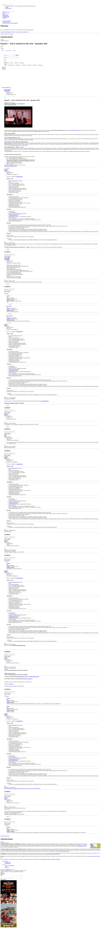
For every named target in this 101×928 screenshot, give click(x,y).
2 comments (6, 696)
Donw (8, 708)
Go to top (7, 867)
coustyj (8, 297)
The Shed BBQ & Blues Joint (74, 130)
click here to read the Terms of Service (63, 851)
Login (22, 31)
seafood (12, 166)
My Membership (6, 15)
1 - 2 (5, 695)
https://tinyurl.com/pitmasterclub (18, 645)
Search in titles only (10, 6)
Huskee (5, 170)
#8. (7, 564)
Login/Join (5, 17)
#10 (5, 666)
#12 (5, 805)
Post (5, 256)
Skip (5, 435)
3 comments (6, 293)
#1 (4, 97)
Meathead (11, 165)
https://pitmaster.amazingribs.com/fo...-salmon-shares (17, 145)
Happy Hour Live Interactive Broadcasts (10, 23)
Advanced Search (8, 8)
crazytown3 (9, 308)
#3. (7, 296)
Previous (3, 87)
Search (7, 7)
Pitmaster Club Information (6, 31)
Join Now (13, 31)
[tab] (3, 51)
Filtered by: (4, 67)
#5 (4, 422)
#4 (4, 396)
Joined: (8, 92)
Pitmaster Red (5, 861)
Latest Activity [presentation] (8, 50)
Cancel (9, 256)
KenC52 (6, 414)
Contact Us (26, 31)
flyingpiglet (8, 151)
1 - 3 (5, 292)
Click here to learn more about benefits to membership (50, 859)
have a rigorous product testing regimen (53, 853)
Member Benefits (6, 16)
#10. (8, 699)
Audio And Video (6, 21)
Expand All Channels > (7, 20)
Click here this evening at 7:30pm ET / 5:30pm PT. (14, 403)
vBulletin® (7, 869)
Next (10, 87)
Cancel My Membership (9, 865)
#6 (4, 445)
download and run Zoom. (34, 676)
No (3, 873)
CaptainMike (7, 258)
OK (1, 875)
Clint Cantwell (7, 90)
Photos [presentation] (14, 50)
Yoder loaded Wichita (13, 180)
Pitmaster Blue (8, 863)
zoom (16, 166)
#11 (5, 786)
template (7, 87)
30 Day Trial (18, 31)
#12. (8, 828)
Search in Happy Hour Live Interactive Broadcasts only (25, 6)
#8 (4, 548)
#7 (4, 529)
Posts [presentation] (3, 50)
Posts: (8, 93)
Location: (8, 94)
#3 (4, 279)
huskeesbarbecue (19, 176)
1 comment (6, 561)
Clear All (3, 68)
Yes (1, 873)
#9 (4, 643)
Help (4, 13)
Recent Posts (5, 14)
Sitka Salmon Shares (8, 142)
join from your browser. (28, 678)
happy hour (9, 166)
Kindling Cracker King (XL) (14, 214)
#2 (4, 241)
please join (31, 29)
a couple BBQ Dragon (13, 215)
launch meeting (21, 676)
